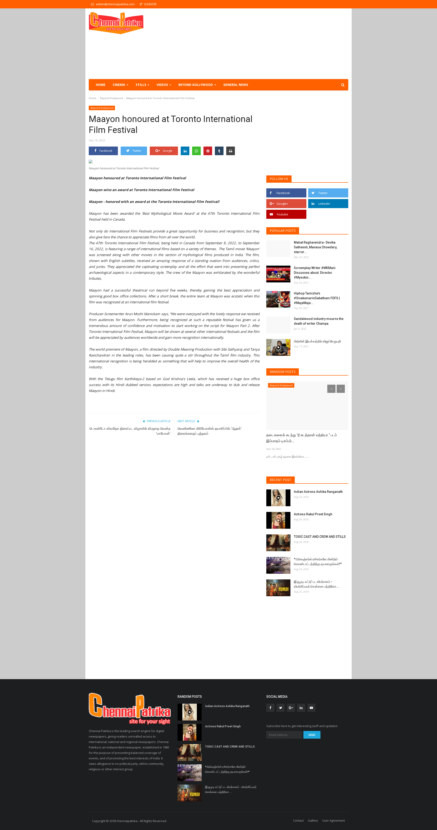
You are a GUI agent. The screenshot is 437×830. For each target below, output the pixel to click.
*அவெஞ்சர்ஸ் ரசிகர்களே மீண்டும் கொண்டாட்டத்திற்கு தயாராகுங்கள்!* (318, 561)
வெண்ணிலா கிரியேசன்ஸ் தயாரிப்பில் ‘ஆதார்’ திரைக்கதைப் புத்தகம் (209, 431)
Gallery (313, 820)
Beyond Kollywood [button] (196, 84)
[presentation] (331, 389)
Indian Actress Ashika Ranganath (318, 492)
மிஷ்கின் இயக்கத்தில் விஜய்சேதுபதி (318, 341)
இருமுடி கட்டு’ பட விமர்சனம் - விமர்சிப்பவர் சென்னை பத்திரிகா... (316, 584)
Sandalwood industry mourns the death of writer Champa (318, 321)
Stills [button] (141, 84)
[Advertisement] (265, 43)
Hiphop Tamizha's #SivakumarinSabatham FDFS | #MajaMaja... (317, 298)
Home (100, 84)
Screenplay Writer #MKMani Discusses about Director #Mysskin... (314, 272)
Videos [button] (163, 84)
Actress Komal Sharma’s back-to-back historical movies (306, 438)
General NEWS (235, 84)
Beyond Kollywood (111, 98)
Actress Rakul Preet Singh (313, 514)
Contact (298, 820)
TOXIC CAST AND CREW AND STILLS (320, 536)
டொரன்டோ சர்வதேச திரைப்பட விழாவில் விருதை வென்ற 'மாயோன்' (129, 431)
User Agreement (333, 820)
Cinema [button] (119, 84)
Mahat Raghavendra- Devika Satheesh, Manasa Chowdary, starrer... (315, 247)
